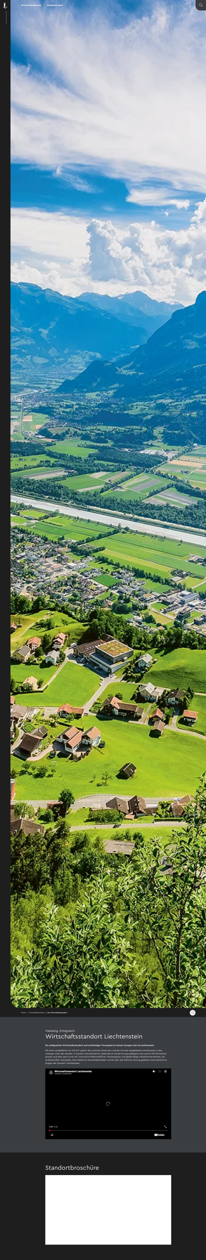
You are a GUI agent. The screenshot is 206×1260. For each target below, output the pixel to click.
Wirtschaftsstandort (31, 5)
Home (23, 1013)
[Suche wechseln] (201, 5)
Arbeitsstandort (55, 5)
